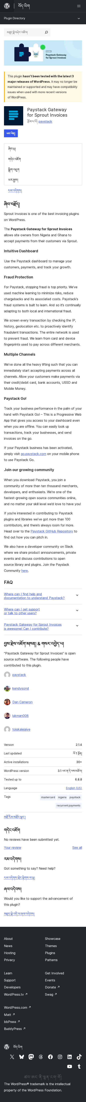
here (24, 571)
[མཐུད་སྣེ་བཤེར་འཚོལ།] (46, 32)
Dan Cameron (22, 702)
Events (50, 980)
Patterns (51, 960)
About (8, 939)
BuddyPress (15, 1029)
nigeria (62, 797)
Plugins (50, 953)
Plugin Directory (14, 18)
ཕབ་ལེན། (11, 133)
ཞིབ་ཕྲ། (12, 149)
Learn (8, 973)
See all (77, 848)
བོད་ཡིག (17, 1047)
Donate (52, 987)
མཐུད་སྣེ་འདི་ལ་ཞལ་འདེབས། (19, 914)
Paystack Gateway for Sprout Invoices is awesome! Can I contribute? (33, 626)
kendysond (20, 688)
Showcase (52, 939)
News (8, 946)
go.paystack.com (33, 454)
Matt (9, 1015)
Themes (51, 946)
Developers (12, 987)
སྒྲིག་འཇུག (13, 170)
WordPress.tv (16, 994)
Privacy (9, 960)
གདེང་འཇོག (14, 159)
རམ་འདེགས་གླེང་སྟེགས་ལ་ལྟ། (19, 878)
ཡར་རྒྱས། (13, 180)
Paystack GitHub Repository (52, 531)
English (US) (74, 788)
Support (10, 980)
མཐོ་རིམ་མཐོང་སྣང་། (15, 817)
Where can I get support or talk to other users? (22, 611)
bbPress (12, 1022)
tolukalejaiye (21, 729)
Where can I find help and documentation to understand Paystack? (34, 596)
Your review (12, 848)
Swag (51, 994)
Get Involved (54, 973)
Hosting (9, 953)
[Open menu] (79, 6)
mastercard (48, 797)
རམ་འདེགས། (15, 190)
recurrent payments (68, 805)
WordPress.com (17, 1007)
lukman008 (20, 716)
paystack (45, 121)
